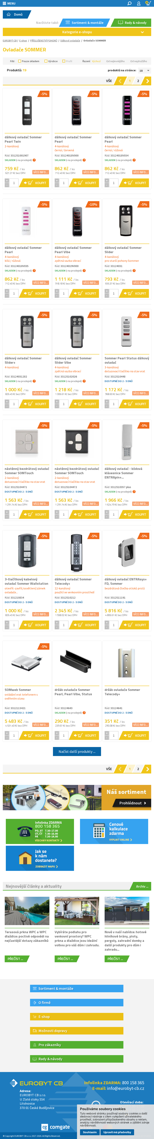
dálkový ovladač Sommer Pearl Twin (23, 139)
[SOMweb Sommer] (27, 663)
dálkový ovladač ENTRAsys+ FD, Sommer (126, 581)
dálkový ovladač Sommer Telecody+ (73, 581)
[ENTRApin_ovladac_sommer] (127, 442)
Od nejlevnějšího (115, 61)
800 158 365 (133, 1083)
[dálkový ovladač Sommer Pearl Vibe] (77, 221)
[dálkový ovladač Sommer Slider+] (27, 331)
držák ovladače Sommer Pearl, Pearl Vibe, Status (73, 692)
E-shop (23, 40)
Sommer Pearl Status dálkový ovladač (127, 360)
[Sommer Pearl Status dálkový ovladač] (127, 331)
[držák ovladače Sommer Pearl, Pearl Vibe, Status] (77, 663)
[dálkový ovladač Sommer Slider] (127, 221)
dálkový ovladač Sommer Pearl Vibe (73, 249)
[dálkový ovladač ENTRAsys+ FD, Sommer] (127, 552)
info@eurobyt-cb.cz (125, 1088)
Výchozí (96, 61)
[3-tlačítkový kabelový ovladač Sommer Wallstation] (27, 552)
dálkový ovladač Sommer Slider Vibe (73, 360)
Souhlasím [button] (90, 1132)
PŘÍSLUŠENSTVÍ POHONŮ (43, 40)
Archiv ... (142, 886)
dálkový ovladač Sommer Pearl (73, 139)
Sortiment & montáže (55, 988)
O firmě (44, 1002)
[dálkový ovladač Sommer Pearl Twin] (27, 110)
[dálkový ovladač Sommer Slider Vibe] (77, 331)
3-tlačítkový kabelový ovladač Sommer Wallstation (26, 581)
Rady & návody (50, 1058)
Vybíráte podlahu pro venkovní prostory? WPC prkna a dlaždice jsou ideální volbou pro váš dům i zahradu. (77, 938)
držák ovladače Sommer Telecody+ (122, 692)
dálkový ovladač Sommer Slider (123, 249)
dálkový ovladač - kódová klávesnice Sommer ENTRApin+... (123, 473)
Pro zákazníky (49, 1044)
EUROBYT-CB (10, 40)
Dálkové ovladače (70, 40)
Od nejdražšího (138, 61)
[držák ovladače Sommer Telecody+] (127, 663)
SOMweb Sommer (18, 689)
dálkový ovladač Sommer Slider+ (23, 360)
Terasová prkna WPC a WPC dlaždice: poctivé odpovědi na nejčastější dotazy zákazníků (27, 936)
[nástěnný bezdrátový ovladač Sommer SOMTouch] (27, 442)
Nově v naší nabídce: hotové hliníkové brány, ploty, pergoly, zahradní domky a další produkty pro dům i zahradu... (125, 940)
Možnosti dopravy (52, 1030)
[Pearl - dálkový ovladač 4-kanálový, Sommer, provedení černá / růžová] (127, 110)
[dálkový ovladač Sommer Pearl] (77, 110)
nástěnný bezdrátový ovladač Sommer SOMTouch (27, 470)
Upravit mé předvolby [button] (117, 1132)
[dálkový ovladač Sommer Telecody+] (77, 552)
